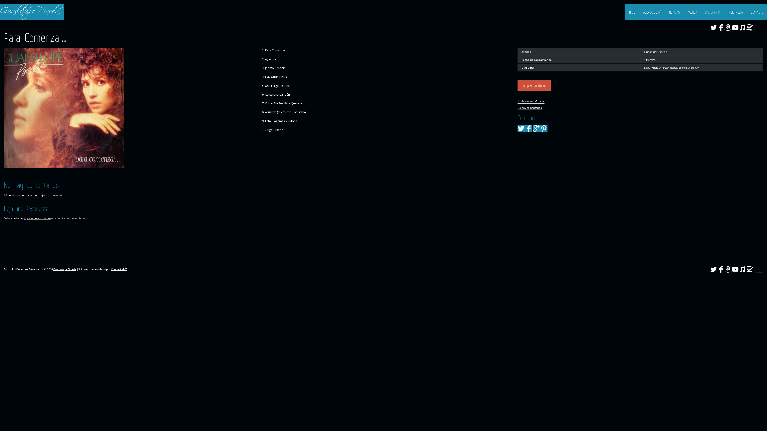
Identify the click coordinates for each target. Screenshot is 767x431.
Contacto (757, 12)
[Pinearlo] (543, 128)
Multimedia (735, 12)
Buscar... (759, 27)
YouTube (735, 27)
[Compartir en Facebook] (528, 128)
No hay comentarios (530, 108)
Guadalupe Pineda (64, 269)
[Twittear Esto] (521, 128)
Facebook (720, 27)
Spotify (749, 27)
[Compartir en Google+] (536, 128)
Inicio (632, 12)
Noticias (674, 12)
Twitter (713, 27)
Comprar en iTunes (534, 85)
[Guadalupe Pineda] (32, 12)
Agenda (692, 12)
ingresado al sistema (37, 218)
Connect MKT (119, 269)
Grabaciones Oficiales (531, 101)
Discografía (712, 12)
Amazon (728, 27)
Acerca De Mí (652, 12)
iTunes (742, 27)
